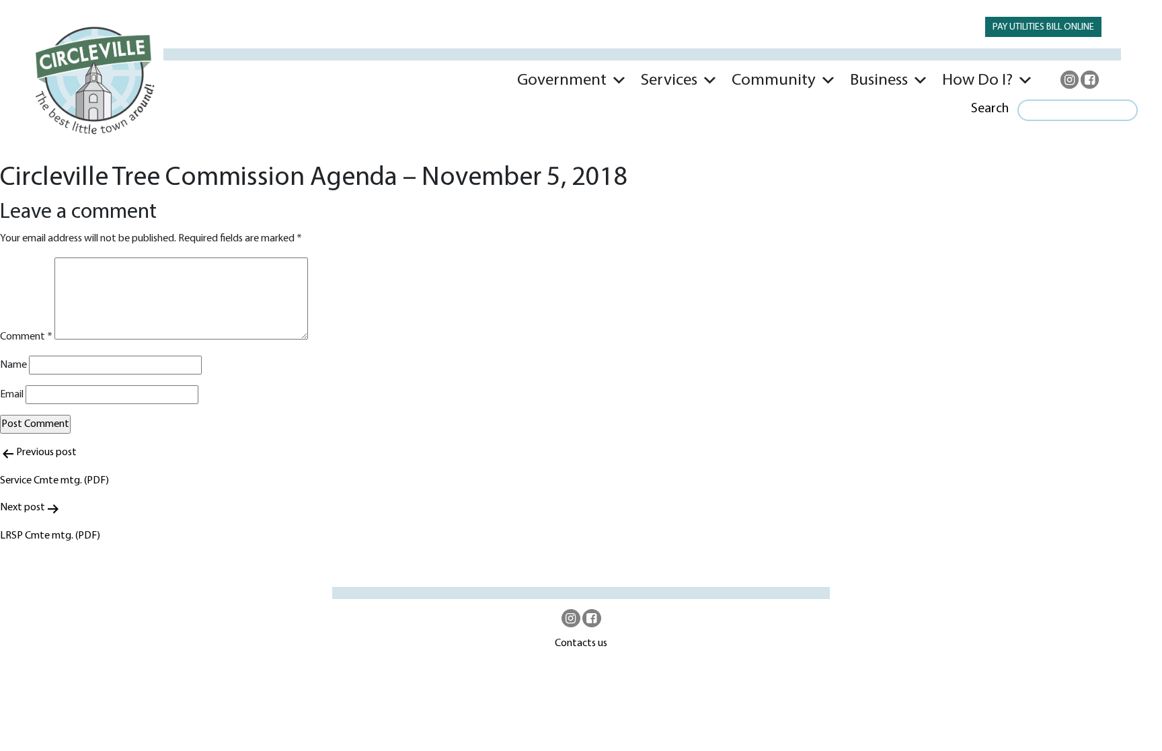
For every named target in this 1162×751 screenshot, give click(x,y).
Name (13, 365)
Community (774, 80)
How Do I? (977, 80)
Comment (26, 336)
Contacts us (581, 643)
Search (990, 109)
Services (669, 80)
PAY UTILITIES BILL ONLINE (1043, 27)
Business (879, 80)
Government (562, 80)
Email (12, 394)
